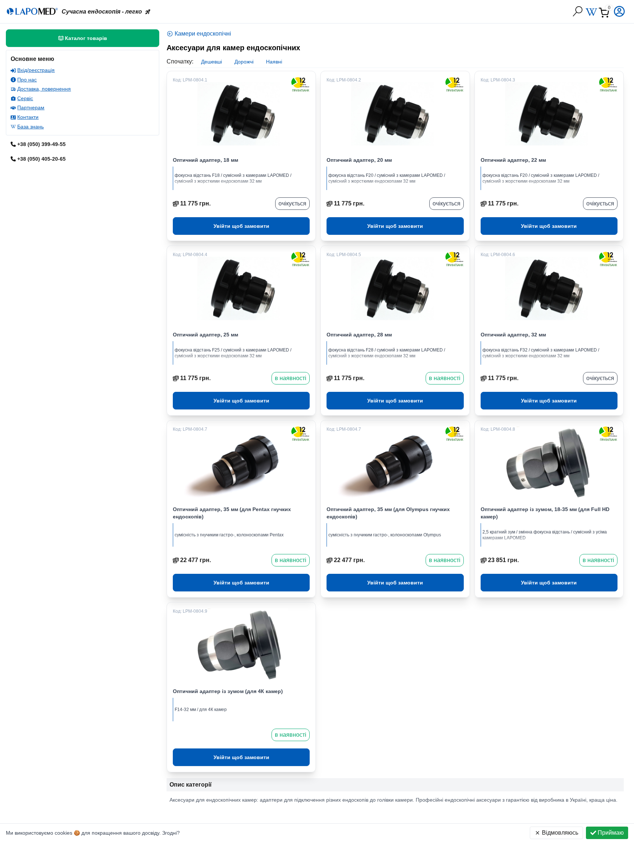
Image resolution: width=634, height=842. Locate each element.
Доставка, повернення (44, 89)
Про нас (27, 80)
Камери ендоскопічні (203, 33)
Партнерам (30, 107)
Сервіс (25, 98)
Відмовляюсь (560, 833)
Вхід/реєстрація (36, 70)
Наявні (274, 62)
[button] (620, 11)
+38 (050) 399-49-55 (41, 144)
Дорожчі (244, 62)
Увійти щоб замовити (241, 226)
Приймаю (611, 833)
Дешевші (211, 62)
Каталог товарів (86, 38)
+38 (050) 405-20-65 (41, 159)
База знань (30, 127)
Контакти (28, 117)
